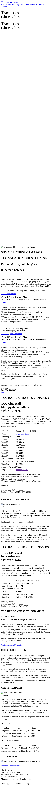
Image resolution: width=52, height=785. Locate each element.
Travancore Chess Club (12, 2)
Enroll (3, 302)
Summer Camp (42, 4)
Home (3, 4)
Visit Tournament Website (11, 645)
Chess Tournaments (27, 4)
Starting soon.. (22, 470)
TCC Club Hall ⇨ (8, 294)
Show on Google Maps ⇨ (11, 766)
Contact (4, 7)
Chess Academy (12, 4)
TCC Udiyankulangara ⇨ (11, 334)
